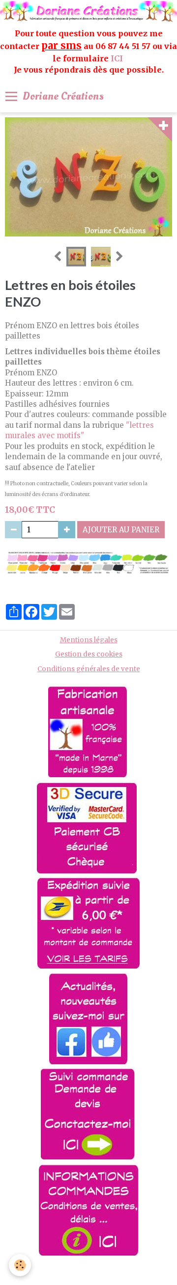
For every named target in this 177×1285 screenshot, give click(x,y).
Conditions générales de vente (88, 669)
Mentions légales (89, 640)
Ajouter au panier (121, 529)
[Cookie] (20, 1265)
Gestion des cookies (88, 654)
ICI (118, 58)
